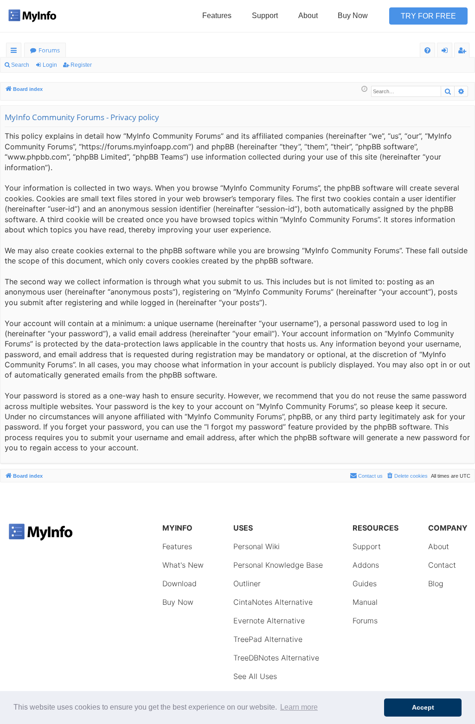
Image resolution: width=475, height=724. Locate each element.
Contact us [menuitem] (370, 476)
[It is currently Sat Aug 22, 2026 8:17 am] (364, 89)
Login (50, 65)
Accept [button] (423, 707)
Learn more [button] (299, 707)
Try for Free (428, 16)
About (308, 15)
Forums (49, 50)
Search (20, 65)
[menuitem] (427, 50)
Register (81, 65)
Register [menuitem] (464, 52)
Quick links (15, 52)
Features (216, 15)
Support (265, 15)
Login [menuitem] (446, 52)
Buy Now (353, 15)
